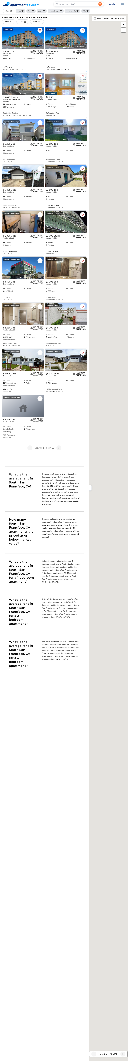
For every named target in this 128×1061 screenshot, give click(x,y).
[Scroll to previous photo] (5, 38)
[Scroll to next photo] (41, 38)
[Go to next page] (58, 447)
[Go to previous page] (29, 447)
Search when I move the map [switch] (110, 18)
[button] (8, 11)
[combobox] (76, 3)
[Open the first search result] (100, 4)
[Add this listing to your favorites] (40, 30)
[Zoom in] (123, 24)
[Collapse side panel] (90, 488)
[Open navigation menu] (122, 3)
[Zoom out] (123, 29)
